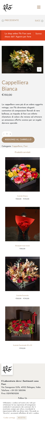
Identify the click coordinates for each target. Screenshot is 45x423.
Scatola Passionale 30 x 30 (22, 345)
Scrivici (38, 34)
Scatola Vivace (22, 196)
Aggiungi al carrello (18, 140)
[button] (39, 7)
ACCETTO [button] (21, 418)
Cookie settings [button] (9, 418)
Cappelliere (17, 146)
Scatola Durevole (22, 295)
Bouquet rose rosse (22, 246)
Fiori (26, 146)
